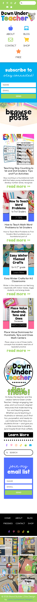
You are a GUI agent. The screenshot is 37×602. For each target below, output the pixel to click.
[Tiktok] (15, 3)
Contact (10, 46)
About (11, 34)
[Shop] (26, 39)
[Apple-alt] (11, 7)
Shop (26, 46)
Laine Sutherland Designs (20, 599)
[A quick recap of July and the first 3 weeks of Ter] (9, 546)
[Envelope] (7, 7)
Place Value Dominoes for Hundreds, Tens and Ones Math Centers (18, 335)
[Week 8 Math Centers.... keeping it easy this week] (9, 565)
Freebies (8, 524)
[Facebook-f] (3, 3)
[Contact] (10, 39)
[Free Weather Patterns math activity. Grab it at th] (9, 583)
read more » (18, 186)
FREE (18, 57)
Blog (26, 34)
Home (7, 518)
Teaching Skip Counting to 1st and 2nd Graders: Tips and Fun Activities (18, 171)
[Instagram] (11, 3)
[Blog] (26, 28)
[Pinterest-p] (7, 3)
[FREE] (18, 51)
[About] (10, 28)
